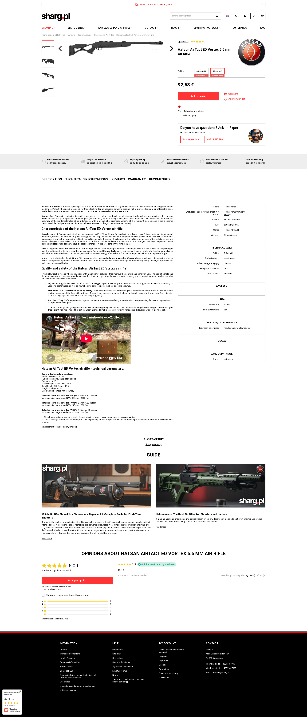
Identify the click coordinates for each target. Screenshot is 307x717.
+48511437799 (228, 664)
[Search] (217, 16)
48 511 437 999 (215, 139)
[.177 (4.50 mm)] (201, 71)
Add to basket (198, 96)
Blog (262, 28)
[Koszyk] (262, 16)
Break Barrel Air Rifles (104, 35)
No (262, 575)
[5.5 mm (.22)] (217, 71)
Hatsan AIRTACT (231, 230)
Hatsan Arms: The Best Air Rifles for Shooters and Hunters (191, 514)
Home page (47, 35)
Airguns (71, 35)
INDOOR (174, 28)
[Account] (245, 16)
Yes (251, 575)
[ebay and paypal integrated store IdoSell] (245, 709)
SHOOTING (47, 28)
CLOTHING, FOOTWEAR (205, 28)
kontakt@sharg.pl (221, 672)
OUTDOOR (150, 28)
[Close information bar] (262, 4)
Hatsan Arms (230, 207)
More (226, 214)
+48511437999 (229, 668)
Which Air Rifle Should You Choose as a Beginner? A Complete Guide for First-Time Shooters (91, 516)
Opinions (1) (183, 41)
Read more (47, 538)
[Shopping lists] (253, 16)
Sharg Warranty (231, 235)
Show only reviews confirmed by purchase (67, 595)
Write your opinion (77, 580)
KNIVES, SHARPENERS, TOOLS (114, 28)
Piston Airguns (84, 35)
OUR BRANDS (240, 28)
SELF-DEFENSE (76, 28)
